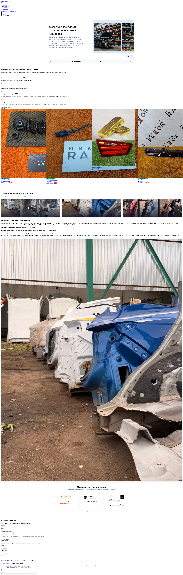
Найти (129, 56)
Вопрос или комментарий (6, 531)
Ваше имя (3, 525)
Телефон (2, 528)
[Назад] (177, 195)
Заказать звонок (13, 11)
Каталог (5, 5)
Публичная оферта (85, 565)
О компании (6, 6)
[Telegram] (91, 13)
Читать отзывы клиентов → (66, 503)
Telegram (26, 560)
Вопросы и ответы (8, 551)
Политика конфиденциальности (95, 565)
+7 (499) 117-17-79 (5, 11)
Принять (31, 570)
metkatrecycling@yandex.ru (16, 560)
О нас (4, 549)
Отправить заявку (5, 539)
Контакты (5, 9)
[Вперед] (180, 195)
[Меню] (1, 17)
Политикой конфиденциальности (37, 536)
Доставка (5, 7)
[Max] (91, 14)
